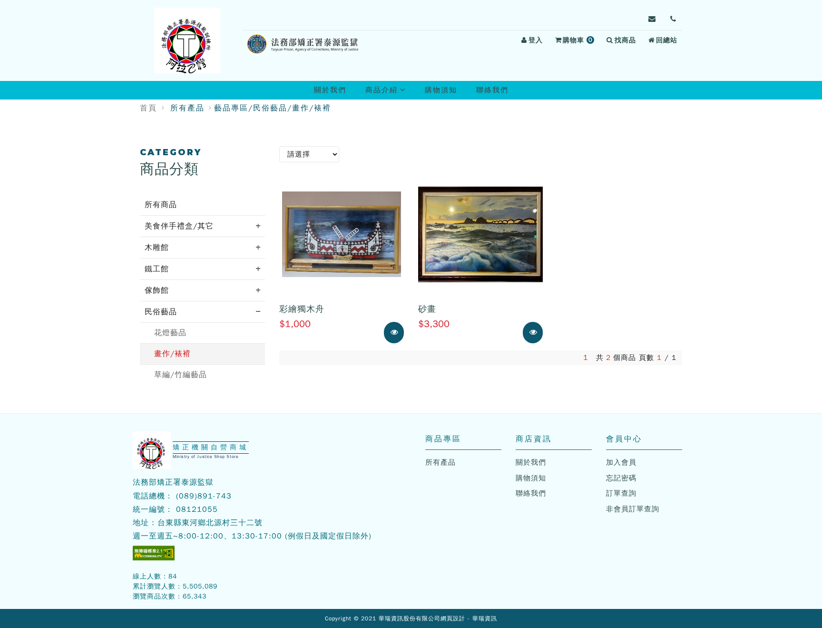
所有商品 (161, 204)
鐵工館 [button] (157, 269)
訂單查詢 (621, 493)
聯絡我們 (492, 90)
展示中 (402, 332)
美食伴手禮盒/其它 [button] (179, 226)
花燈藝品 (170, 333)
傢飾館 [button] (157, 290)
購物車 (580, 41)
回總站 (666, 40)
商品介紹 (389, 92)
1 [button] (585, 357)
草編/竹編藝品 (180, 374)
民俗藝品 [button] (161, 312)
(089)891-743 (204, 496)
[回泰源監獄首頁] (187, 40)
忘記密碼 (621, 478)
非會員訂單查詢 (632, 509)
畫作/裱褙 (172, 354)
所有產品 (187, 108)
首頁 (148, 108)
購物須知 (441, 90)
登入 (535, 40)
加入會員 (621, 462)
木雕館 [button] (157, 247)
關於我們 (330, 90)
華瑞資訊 (484, 618)
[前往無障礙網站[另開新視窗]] (154, 553)
